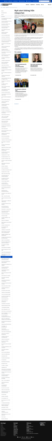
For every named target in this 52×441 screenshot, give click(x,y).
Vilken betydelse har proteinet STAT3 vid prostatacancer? (6, 232)
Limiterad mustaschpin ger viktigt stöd (6, 198)
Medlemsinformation (3, 434)
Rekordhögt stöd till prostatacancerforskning (5, 191)
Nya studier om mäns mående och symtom (6, 194)
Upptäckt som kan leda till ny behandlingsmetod (6, 134)
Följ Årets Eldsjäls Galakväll (5, 181)
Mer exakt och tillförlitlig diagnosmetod (5, 341)
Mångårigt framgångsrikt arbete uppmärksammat (6, 235)
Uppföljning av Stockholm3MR (6, 229)
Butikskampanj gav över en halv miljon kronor (6, 414)
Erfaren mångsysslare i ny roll (6, 309)
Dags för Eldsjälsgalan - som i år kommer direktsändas (6, 313)
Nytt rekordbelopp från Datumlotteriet (5, 227)
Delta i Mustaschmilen (5, 128)
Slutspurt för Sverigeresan (5, 220)
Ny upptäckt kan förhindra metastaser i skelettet (5, 179)
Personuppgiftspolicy (3, 432)
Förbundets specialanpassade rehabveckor (6, 76)
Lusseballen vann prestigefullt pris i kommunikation (6, 112)
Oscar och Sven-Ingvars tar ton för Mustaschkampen (6, 131)
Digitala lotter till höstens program (6, 147)
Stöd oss (27, 4)
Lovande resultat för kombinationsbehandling (5, 183)
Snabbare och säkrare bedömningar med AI (7, 161)
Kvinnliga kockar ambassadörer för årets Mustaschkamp (6, 238)
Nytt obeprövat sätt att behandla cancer (6, 344)
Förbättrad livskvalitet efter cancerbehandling (5, 105)
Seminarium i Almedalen (5, 396)
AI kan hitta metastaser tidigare (6, 294)
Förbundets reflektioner (4, 418)
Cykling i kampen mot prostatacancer (5, 301)
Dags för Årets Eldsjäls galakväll (6, 252)
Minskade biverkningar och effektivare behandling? (5, 405)
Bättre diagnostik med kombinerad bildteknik (6, 223)
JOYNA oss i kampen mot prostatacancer (5, 102)
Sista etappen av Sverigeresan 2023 (6, 142)
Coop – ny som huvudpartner (6, 380)
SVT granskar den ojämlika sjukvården (5, 245)
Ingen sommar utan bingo (5, 65)
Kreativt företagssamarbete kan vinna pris (6, 188)
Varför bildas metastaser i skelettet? (5, 350)
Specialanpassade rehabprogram (6, 185)
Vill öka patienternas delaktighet (6, 247)
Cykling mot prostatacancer (5, 339)
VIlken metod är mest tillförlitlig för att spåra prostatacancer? (6, 41)
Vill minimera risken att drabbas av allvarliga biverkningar (6, 67)
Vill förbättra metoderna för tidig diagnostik (6, 204)
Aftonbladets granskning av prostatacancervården (5, 375)
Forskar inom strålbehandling (6, 354)
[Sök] (50, 1)
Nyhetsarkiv (7, 7)
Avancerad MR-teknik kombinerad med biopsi (6, 283)
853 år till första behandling (5, 136)
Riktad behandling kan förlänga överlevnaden (6, 254)
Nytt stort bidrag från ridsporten (6, 256)
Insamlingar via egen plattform (6, 60)
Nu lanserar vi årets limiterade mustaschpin (6, 145)
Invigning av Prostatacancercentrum (5, 412)
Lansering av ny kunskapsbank (6, 119)
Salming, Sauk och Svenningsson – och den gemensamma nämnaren (6, 369)
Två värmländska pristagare (5, 307)
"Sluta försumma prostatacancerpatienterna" (5, 329)
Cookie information (3, 433)
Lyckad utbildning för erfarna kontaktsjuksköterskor (6, 90)
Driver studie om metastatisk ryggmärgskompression (6, 211)
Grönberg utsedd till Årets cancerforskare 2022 (5, 267)
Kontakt (2, 425)
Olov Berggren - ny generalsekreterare (4, 326)
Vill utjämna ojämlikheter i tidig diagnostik (6, 218)
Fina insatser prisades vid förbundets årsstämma (5, 176)
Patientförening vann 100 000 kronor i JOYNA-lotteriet (6, 55)
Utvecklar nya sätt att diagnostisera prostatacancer (6, 50)
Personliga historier (4, 12)
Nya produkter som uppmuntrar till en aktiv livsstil (6, 52)
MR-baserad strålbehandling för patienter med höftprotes (6, 242)
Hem (1, 7)
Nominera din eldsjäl (4, 215)
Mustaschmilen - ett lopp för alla (6, 209)
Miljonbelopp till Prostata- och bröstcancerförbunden (6, 392)
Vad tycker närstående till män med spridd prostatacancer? (6, 22)
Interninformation (3, 435)
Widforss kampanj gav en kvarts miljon (6, 250)
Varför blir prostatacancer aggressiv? (5, 383)
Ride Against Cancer (4, 363)
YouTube (29, 437)
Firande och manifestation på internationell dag (6, 47)
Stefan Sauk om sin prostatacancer (6, 311)
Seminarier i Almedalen (5, 166)
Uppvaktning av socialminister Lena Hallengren (6, 265)
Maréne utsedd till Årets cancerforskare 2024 (5, 122)
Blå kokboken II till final (5, 407)
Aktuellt (4, 7)
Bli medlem (2, 427)
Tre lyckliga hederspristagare (6, 402)
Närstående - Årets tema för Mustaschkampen (5, 150)
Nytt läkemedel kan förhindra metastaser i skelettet (6, 152)
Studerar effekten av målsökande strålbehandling (6, 201)
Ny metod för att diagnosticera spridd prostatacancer (6, 296)
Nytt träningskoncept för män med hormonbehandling (6, 19)
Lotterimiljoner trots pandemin (6, 303)
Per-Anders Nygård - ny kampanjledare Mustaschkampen (6, 316)
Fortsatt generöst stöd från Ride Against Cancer (6, 94)
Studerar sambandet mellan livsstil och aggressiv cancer (6, 79)
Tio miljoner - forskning (5, 365)
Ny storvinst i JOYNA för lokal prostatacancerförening (6, 24)
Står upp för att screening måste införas (6, 44)
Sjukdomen (32, 4)
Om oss (42, 4)
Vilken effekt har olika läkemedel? (6, 331)
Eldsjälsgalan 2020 (4, 367)
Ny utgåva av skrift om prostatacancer (5, 84)
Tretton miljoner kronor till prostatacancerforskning (5, 259)
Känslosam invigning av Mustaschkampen (5, 33)
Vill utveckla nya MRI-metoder (6, 290)
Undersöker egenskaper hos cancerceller (5, 288)
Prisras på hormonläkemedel (5, 213)
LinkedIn (33, 437)
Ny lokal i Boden (4, 394)
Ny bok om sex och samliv (5, 387)
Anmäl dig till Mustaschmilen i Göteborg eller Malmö (6, 27)
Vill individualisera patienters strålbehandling (5, 270)
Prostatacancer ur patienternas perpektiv (6, 81)
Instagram (24, 437)
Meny (49, 4)
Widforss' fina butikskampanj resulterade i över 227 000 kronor (6, 319)
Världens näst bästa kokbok (5, 389)
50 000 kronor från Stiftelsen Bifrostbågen (6, 378)
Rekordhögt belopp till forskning (6, 409)
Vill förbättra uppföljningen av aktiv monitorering (6, 347)
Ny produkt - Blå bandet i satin (6, 158)
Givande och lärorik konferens (6, 92)
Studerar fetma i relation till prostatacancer (5, 334)
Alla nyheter (16, 103)
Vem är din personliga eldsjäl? (6, 35)
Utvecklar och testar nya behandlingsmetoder (5, 337)
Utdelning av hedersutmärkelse (6, 292)
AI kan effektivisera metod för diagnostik (6, 30)
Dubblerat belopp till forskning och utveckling (6, 372)
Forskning (38, 4)
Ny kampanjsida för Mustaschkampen (4, 385)
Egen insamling (3, 428)
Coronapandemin (4, 359)
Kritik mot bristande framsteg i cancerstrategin (6, 87)
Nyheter (2, 14)
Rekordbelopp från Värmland (6, 361)
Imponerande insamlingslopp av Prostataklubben (6, 281)
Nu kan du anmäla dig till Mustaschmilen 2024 (5, 63)
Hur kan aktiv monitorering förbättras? (5, 278)
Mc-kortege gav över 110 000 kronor (6, 400)
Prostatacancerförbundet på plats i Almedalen (6, 70)
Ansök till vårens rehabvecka (6, 114)
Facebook (19, 437)
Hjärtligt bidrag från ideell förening (6, 324)
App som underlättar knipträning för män (6, 73)
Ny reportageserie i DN (5, 398)
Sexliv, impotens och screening (6, 275)
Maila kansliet (15, 435)
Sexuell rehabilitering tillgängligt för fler (6, 97)
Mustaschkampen (3, 429)
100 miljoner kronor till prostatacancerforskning (5, 107)
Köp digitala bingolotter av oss (6, 156)
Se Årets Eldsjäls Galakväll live (6, 99)
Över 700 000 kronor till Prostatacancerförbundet (5, 207)
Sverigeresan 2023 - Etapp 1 (5, 171)
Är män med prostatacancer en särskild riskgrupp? (6, 262)
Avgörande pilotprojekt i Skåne (6, 305)
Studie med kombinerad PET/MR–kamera (6, 273)
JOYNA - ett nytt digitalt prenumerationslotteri (5, 117)
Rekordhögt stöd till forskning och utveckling (6, 322)
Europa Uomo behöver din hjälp (6, 285)
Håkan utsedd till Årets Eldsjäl (6, 173)
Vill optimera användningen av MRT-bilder (6, 58)
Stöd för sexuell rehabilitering (6, 352)
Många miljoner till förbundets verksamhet (6, 164)
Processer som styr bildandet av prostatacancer (6, 126)
